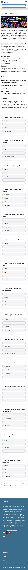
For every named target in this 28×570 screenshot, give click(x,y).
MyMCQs (6, 2)
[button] (26, 2)
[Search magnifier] (25, 6)
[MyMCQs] (2, 2)
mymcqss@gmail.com (12, 530)
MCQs (6, 30)
